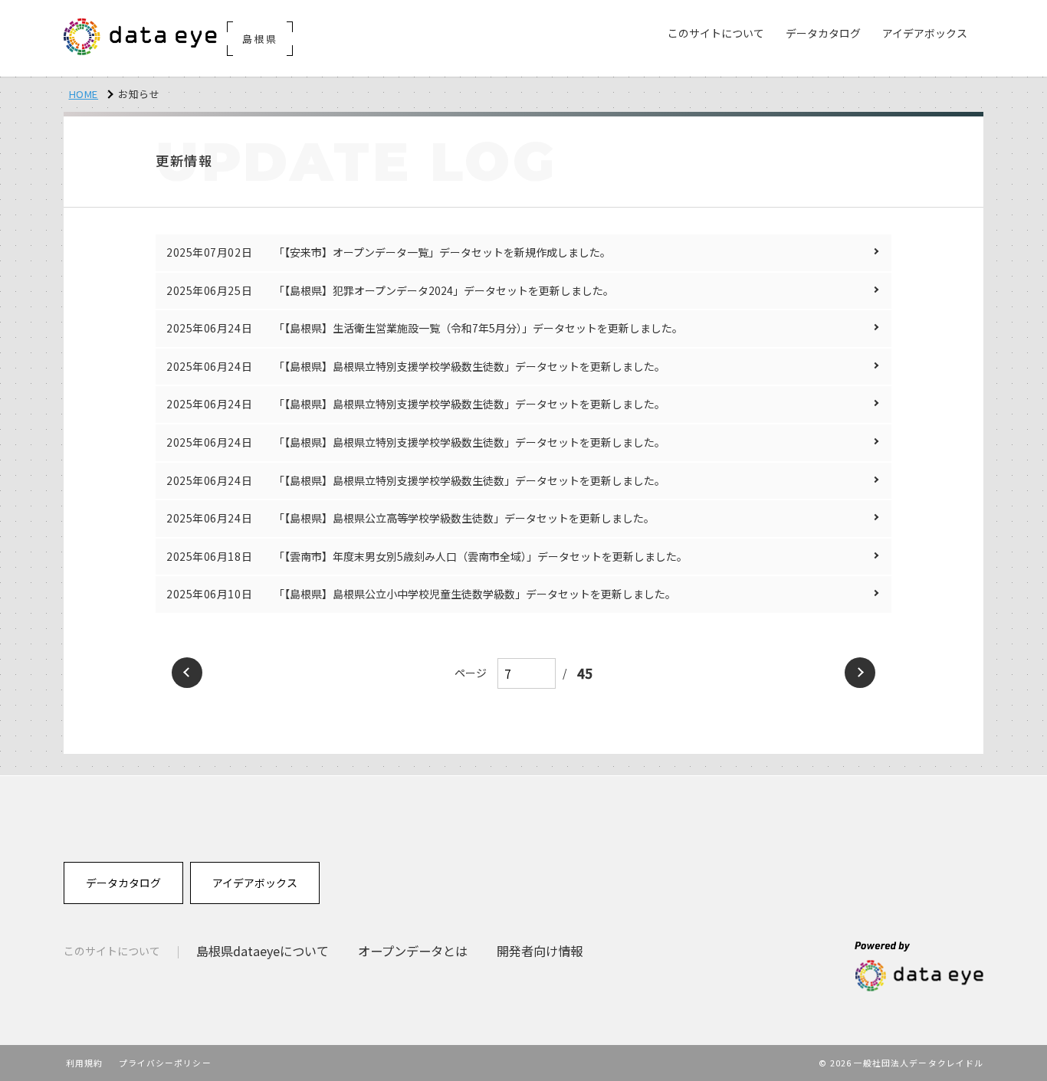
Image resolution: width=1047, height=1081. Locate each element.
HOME (84, 94)
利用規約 (84, 1062)
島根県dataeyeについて (262, 951)
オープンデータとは (413, 951)
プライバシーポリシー (165, 1062)
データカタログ (123, 882)
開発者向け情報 (540, 951)
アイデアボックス (254, 882)
